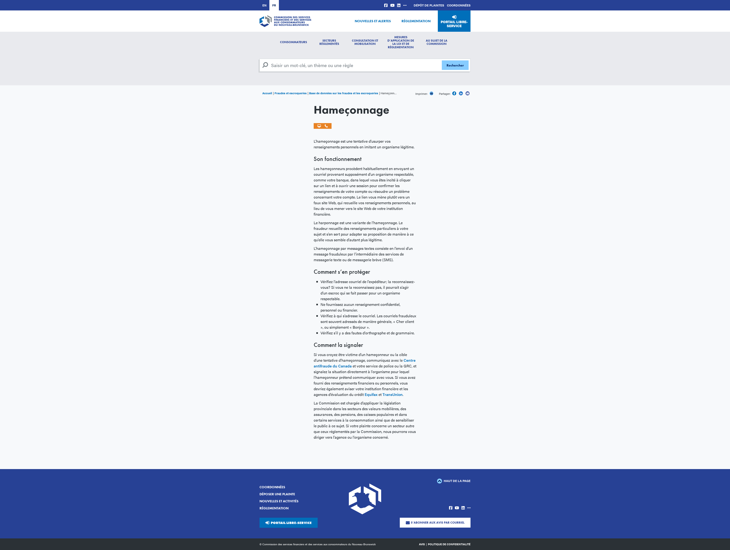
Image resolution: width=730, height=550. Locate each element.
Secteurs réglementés (329, 42)
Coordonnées (459, 5)
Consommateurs (293, 42)
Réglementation (416, 21)
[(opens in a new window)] (386, 5)
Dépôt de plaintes (429, 5)
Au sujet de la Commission (436, 42)
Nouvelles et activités (278, 501)
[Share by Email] (467, 93)
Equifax (371, 394)
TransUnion (392, 394)
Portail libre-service (454, 23)
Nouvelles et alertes (373, 21)
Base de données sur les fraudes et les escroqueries (343, 93)
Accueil (267, 93)
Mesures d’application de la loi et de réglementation (400, 42)
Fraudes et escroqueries (291, 93)
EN (264, 5)
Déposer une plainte (277, 494)
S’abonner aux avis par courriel (437, 523)
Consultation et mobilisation (365, 42)
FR (274, 5)
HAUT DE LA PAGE (457, 481)
